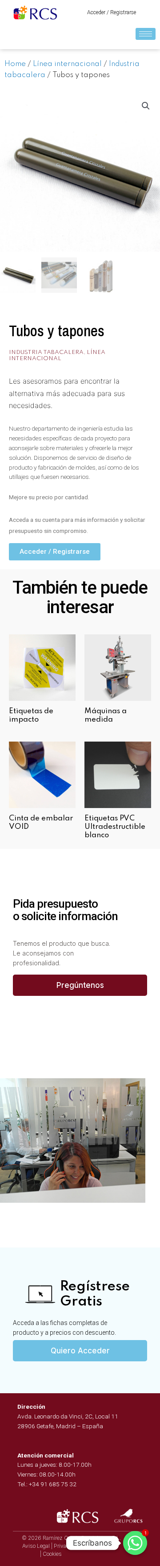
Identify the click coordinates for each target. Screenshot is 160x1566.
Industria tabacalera (46, 352)
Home (15, 64)
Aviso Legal (36, 1546)
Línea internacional (67, 64)
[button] (111, 12)
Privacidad (66, 1546)
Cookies (52, 1553)
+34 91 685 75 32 (52, 1484)
